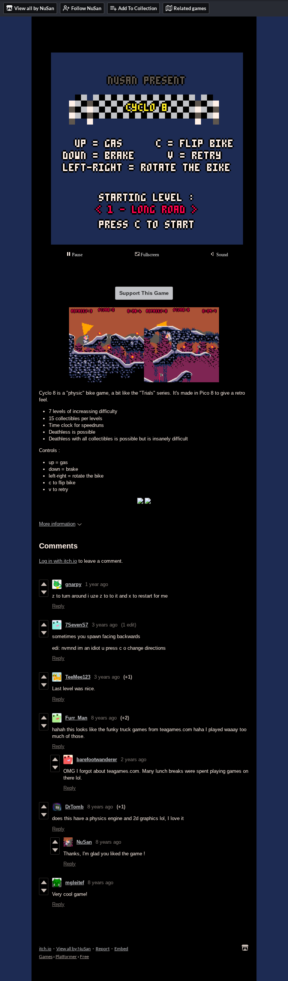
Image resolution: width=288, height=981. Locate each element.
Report (103, 948)
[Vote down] (43, 592)
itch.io (45, 948)
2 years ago (133, 759)
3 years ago (104, 625)
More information (57, 524)
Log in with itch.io (58, 561)
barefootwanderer (96, 759)
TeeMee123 (77, 677)
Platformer (66, 956)
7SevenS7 (76, 625)
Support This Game (144, 293)
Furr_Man (76, 718)
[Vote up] (43, 584)
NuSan (84, 842)
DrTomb (74, 807)
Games (45, 956)
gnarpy (73, 584)
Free (84, 956)
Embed (121, 948)
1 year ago (96, 584)
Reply (58, 606)
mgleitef (74, 882)
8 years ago (104, 718)
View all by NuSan (73, 948)
